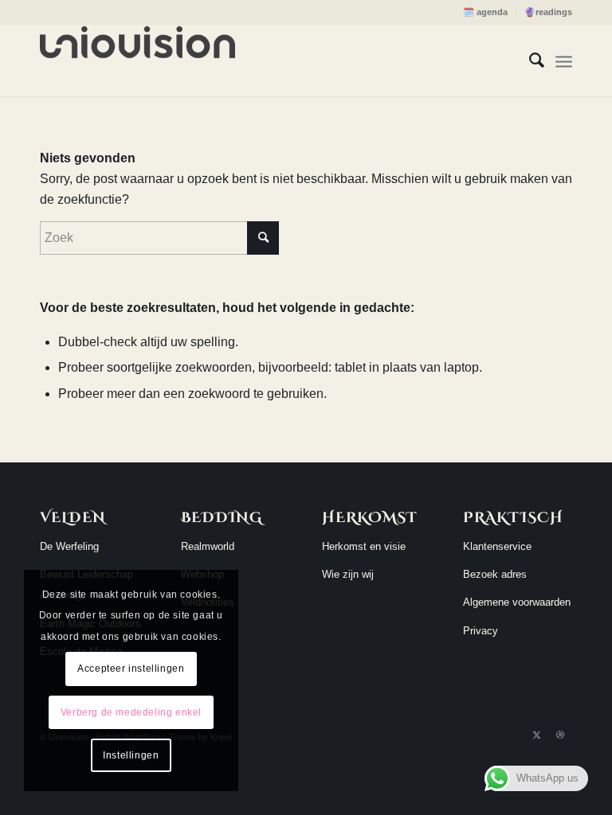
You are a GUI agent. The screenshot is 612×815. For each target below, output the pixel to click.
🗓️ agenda (485, 12)
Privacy (480, 631)
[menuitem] (485, 12)
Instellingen (131, 755)
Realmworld (207, 546)
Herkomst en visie (364, 546)
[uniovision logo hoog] (137, 60)
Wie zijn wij (348, 574)
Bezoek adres (495, 574)
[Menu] (563, 60)
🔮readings (548, 12)
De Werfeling (69, 546)
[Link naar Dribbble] (560, 735)
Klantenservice (497, 546)
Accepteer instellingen (130, 668)
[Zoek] (528, 60)
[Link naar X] (536, 735)
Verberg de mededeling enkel (131, 712)
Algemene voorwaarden (517, 602)
